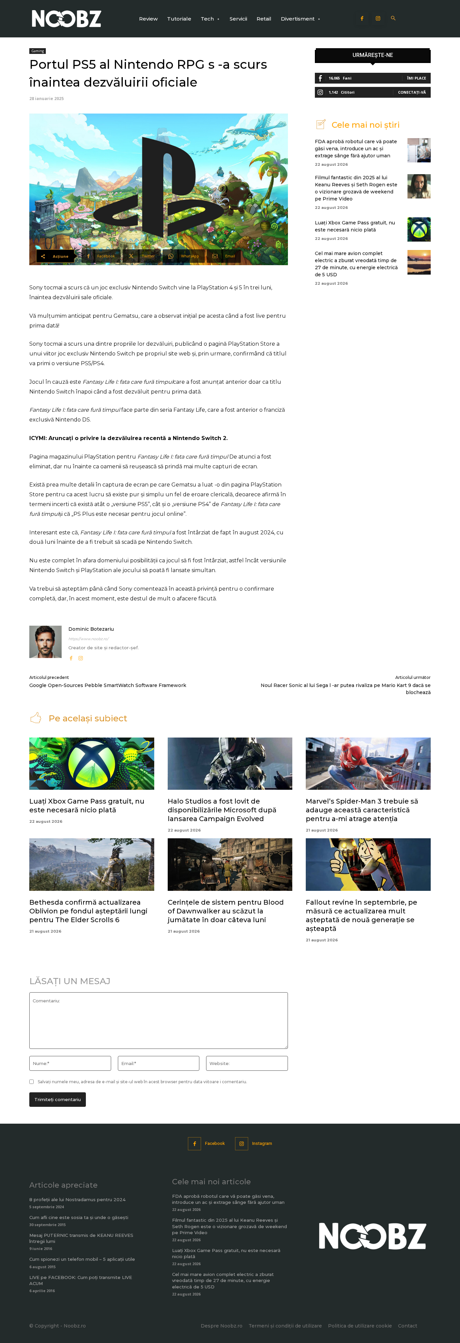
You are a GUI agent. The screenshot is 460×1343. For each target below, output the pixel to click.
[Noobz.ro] (66, 18)
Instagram (262, 1143)
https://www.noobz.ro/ (88, 638)
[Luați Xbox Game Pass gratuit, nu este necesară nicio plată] (419, 229)
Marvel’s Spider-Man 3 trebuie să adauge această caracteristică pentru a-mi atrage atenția (362, 810)
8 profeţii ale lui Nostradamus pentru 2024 (77, 1199)
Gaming (37, 51)
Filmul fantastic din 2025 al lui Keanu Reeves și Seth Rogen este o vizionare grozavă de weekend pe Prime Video (229, 1226)
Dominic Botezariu (91, 629)
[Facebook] (362, 18)
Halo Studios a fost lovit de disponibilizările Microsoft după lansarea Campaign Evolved (222, 810)
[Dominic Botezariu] (45, 644)
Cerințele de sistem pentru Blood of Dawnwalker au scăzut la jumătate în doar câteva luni (226, 911)
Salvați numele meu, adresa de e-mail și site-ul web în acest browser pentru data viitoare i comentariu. (142, 1081)
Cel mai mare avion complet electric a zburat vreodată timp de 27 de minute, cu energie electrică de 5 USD (223, 1280)
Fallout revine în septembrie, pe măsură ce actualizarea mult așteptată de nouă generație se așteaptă (361, 915)
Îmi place (416, 78)
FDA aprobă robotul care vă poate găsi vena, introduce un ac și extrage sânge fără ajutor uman (356, 148)
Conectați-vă (412, 92)
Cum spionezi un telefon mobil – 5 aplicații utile (82, 1259)
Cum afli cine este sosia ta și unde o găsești (78, 1217)
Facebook (215, 1143)
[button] (393, 19)
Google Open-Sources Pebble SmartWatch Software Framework (107, 685)
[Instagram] (378, 18)
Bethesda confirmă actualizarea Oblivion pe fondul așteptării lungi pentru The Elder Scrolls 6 (88, 911)
